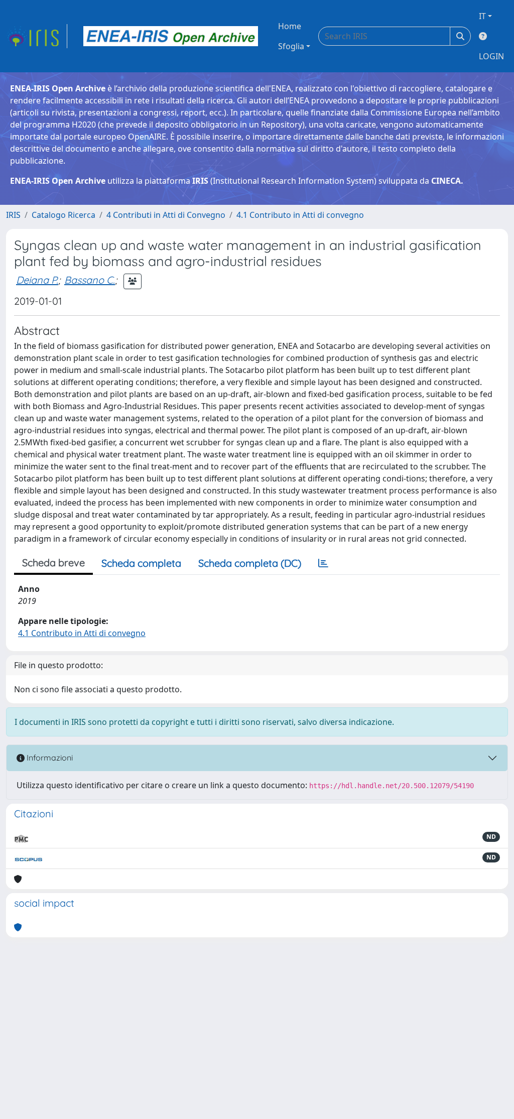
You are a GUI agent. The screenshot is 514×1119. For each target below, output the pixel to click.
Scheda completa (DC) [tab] (249, 563)
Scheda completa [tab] (141, 563)
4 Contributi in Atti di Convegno (165, 214)
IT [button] (482, 16)
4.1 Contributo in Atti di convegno (300, 214)
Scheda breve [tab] (53, 562)
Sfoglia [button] (291, 46)
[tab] (323, 563)
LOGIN (491, 56)
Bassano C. (89, 280)
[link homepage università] (170, 36)
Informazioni (49, 758)
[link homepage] (36, 36)
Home (289, 26)
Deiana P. (37, 280)
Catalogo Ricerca (63, 214)
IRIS (13, 214)
